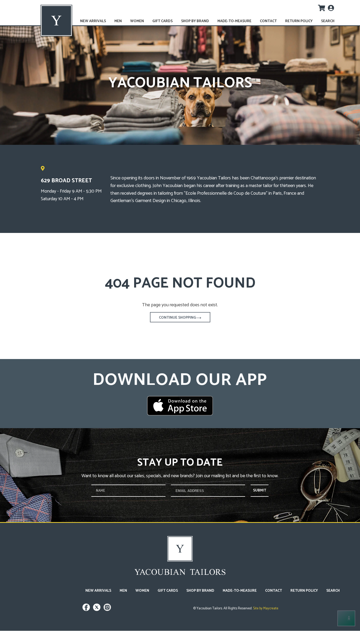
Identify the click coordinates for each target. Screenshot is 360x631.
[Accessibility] (346, 618)
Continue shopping (177, 318)
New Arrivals (93, 21)
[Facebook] (86, 609)
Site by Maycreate (265, 608)
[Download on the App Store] (180, 405)
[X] (97, 609)
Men (118, 21)
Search (327, 21)
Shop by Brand (195, 21)
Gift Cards (162, 21)
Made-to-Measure (234, 21)
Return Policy (299, 21)
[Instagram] (107, 609)
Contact (268, 21)
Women (137, 21)
